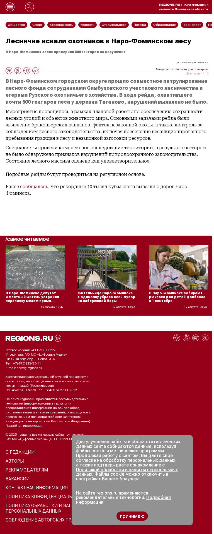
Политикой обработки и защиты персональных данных (127, 472)
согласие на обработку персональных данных (125, 460)
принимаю (132, 516)
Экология (200, 62)
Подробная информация (24, 426)
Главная (184, 62)
